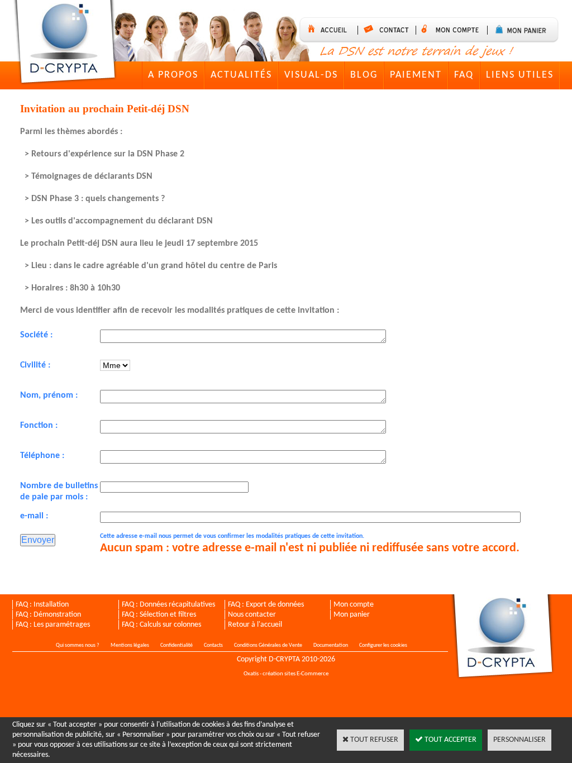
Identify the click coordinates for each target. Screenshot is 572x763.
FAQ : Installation (42, 604)
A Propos (173, 75)
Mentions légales (130, 645)
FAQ (464, 75)
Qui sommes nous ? (77, 645)
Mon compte (353, 604)
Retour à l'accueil (255, 625)
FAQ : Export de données (266, 604)
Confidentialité (176, 645)
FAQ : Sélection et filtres (159, 615)
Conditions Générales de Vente (268, 645)
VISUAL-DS (311, 75)
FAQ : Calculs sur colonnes (161, 625)
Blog (364, 75)
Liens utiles (520, 75)
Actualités (241, 75)
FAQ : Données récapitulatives (168, 604)
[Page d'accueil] (67, 44)
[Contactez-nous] (390, 30)
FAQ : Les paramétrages (53, 625)
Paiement (416, 75)
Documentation (330, 645)
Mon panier (351, 615)
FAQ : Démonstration (48, 615)
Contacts (213, 645)
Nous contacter (252, 615)
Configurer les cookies (383, 645)
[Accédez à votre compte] (454, 30)
